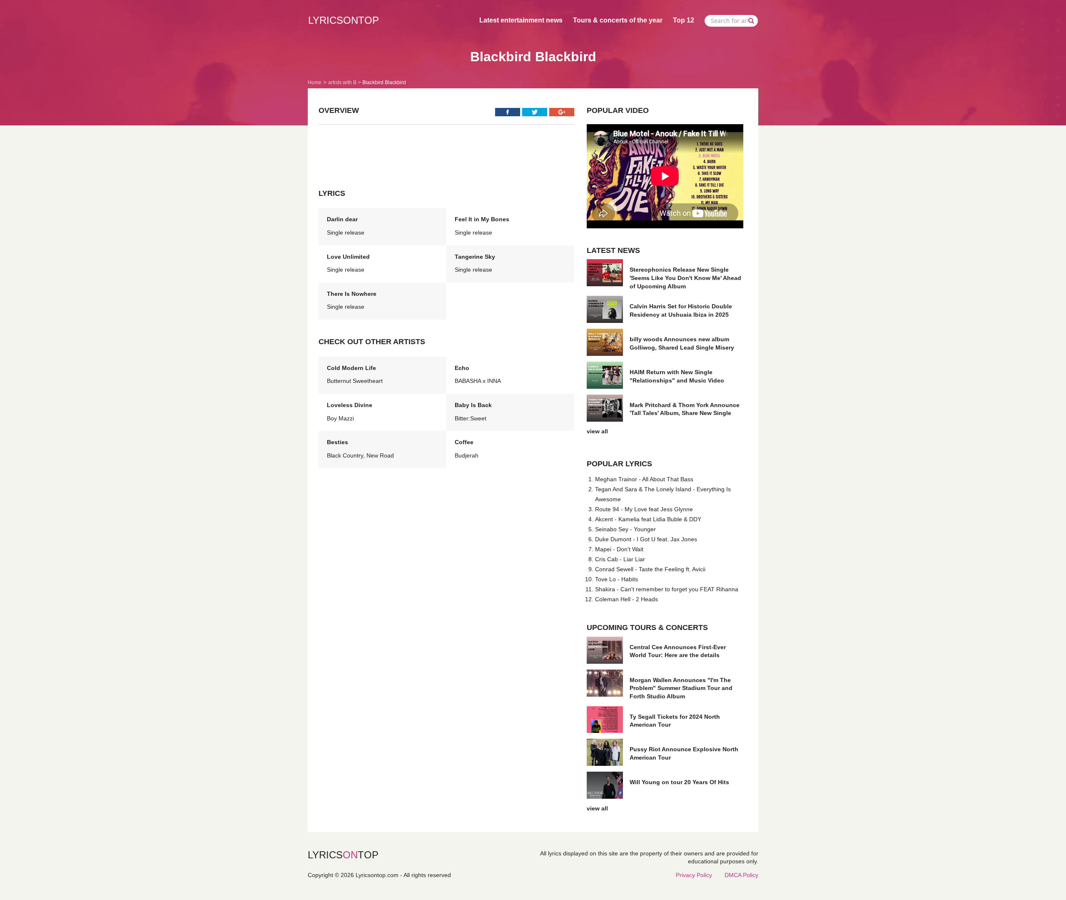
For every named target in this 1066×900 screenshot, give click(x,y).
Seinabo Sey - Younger (625, 529)
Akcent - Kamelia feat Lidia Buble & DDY (648, 519)
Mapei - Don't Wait (619, 549)
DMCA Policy (741, 875)
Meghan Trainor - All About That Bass (644, 479)
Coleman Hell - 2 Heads (626, 599)
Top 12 (683, 20)
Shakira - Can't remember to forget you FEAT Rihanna (666, 589)
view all (597, 431)
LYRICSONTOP (343, 20)
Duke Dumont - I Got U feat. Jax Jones (646, 539)
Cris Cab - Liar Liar (620, 559)
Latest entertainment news (521, 20)
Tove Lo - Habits (616, 579)
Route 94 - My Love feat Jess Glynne (644, 509)
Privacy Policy (694, 875)
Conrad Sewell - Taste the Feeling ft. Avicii (650, 569)
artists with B (342, 82)
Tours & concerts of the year (618, 20)
